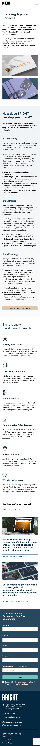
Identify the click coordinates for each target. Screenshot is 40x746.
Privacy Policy (10, 684)
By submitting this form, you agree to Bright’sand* (20, 683)
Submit (20, 677)
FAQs (4, 736)
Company (5, 635)
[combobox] (3, 670)
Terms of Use (23, 684)
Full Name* (6, 625)
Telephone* (6, 656)
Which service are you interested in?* (15, 666)
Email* (4, 646)
